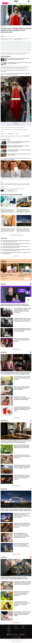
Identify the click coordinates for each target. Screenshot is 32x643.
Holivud (14, 184)
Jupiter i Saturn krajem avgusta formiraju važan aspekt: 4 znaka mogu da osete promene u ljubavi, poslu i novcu (16, 250)
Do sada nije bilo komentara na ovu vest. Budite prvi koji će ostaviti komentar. (13, 188)
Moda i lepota (3, 26)
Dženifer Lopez (11, 39)
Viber (6, 137)
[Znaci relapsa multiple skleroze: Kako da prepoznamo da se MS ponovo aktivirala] (7, 390)
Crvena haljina (9, 184)
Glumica (22, 184)
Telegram (9, 137)
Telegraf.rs (3, 1)
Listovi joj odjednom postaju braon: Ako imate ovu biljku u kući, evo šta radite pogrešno (15, 253)
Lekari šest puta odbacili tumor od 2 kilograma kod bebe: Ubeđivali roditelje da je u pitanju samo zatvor (15, 241)
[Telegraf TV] (19, 637)
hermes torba (27, 184)
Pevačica (18, 184)
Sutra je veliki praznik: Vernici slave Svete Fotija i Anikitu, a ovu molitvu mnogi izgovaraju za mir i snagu (14, 247)
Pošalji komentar (11, 190)
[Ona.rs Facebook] (12, 637)
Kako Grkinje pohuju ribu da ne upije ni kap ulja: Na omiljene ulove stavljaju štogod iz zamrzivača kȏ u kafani (15, 244)
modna (11, 129)
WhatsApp (3, 137)
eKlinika (3, 352)
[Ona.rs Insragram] (17, 637)
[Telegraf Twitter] (15, 637)
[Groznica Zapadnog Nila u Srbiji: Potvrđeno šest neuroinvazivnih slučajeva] (7, 380)
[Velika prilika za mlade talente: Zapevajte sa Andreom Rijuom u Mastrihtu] (7, 342)
